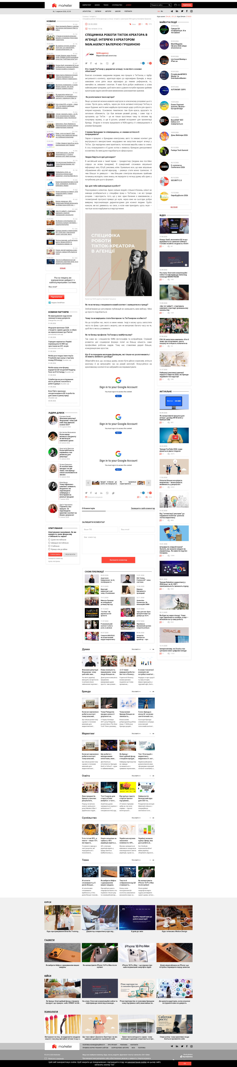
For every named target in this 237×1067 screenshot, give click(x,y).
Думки (128, 5)
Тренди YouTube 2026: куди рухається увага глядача (171, 450)
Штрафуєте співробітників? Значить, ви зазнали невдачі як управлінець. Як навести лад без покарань (173, 550)
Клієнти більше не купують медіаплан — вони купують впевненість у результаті (171, 482)
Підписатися (56, 297)
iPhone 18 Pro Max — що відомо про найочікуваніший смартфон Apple (137, 966)
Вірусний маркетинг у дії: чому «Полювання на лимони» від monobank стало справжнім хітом (108, 594)
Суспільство (117, 5)
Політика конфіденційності (94, 1045)
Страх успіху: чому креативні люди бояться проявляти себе (174, 1038)
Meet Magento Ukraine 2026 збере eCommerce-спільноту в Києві (179, 47)
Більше (63, 268)
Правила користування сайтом (95, 1047)
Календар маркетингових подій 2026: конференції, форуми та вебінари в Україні (67, 183)
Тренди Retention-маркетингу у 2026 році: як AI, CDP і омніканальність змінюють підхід (174, 584)
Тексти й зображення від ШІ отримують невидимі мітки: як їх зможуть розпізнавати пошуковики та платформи (67, 262)
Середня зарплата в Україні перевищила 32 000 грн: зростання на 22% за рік (60, 344)
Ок (185, 1063)
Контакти (134, 1045)
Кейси (47, 975)
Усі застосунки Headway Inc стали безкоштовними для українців (65, 164)
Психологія (51, 1011)
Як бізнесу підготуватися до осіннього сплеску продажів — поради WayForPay (66, 222)
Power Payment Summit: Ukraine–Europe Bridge (178, 107)
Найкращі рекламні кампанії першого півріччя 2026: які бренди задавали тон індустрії (174, 375)
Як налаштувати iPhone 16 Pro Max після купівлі (100, 966)
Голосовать (55, 554)
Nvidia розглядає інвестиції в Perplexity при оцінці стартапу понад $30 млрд (61, 358)
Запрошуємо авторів (120, 1047)
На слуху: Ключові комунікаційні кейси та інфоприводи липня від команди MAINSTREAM (173, 275)
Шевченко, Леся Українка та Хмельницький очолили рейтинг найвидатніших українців (67, 125)
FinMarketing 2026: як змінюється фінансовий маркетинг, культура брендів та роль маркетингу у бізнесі (67, 174)
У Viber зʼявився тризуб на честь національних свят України (67, 144)
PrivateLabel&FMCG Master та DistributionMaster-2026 (179, 77)
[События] (179, 5)
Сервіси (98, 11)
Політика (141, 1047)
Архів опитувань (54, 561)
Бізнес (97, 5)
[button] (153, 649)
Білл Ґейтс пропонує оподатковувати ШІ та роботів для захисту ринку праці (61, 393)
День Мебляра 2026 (179, 135)
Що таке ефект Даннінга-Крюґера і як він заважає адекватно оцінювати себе (99, 1038)
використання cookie (137, 1062)
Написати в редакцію (95, 497)
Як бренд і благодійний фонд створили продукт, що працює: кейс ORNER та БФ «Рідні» (62, 1002)
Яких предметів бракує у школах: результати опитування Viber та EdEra (67, 28)
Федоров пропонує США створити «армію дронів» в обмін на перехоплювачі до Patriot (62, 330)
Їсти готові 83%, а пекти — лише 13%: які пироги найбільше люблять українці (67, 106)
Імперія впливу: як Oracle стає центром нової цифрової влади (173, 650)
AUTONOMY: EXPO (178, 90)
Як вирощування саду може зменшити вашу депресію (60, 317)
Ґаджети (49, 940)
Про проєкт (112, 1045)
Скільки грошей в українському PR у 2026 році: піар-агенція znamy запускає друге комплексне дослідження (66, 232)
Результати (70, 554)
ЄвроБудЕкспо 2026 (179, 195)
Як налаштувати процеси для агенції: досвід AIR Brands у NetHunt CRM (172, 418)
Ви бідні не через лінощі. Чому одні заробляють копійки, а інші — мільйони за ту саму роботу (174, 617)
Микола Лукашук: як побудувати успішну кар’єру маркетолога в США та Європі (107, 604)
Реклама (123, 1045)
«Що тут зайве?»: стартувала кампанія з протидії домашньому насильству (66, 213)
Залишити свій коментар (143, 508)
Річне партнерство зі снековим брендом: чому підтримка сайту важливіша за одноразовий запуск (137, 1002)
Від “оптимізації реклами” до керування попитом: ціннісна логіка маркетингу (172, 516)
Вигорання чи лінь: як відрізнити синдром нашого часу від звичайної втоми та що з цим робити (62, 1038)
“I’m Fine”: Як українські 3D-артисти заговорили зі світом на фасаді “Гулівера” (107, 616)
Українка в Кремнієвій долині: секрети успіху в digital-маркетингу (144, 627)
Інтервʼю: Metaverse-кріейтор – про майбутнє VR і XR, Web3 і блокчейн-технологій (143, 640)
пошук (169, 5)
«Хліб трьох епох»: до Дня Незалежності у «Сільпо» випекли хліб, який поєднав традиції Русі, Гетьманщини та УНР (66, 154)
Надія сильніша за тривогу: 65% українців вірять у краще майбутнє (67, 193)
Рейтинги (128, 11)
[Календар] (175, 5)
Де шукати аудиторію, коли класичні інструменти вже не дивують (174, 1002)
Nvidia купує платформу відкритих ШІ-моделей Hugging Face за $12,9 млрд (61, 370)
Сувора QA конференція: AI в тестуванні (178, 31)
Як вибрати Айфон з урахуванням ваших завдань (62, 966)
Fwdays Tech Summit (179, 150)
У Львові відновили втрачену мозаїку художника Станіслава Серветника (67, 38)
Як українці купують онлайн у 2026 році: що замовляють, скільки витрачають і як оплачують (66, 47)
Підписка (187, 5)
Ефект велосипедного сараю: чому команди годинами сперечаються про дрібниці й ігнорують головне (137, 1038)
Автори (108, 11)
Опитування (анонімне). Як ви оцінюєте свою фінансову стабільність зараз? (62, 534)
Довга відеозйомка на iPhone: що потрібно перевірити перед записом (174, 966)
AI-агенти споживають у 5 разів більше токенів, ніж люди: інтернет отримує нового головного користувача (67, 86)
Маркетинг (87, 5)
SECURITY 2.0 (176, 180)
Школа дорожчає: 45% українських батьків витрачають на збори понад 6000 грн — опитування (67, 203)
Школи (117, 11)
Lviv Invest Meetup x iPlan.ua (179, 60)
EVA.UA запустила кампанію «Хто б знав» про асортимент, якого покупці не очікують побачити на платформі (174, 342)
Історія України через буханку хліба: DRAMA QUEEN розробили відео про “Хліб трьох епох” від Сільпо (67, 57)
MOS (133, 1047)
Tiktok (134, 24)
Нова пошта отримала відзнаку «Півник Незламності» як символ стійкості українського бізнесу (67, 77)
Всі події (174, 207)
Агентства (87, 11)
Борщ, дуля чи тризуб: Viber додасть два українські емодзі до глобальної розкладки (66, 135)
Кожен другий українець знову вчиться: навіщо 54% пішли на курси (66, 252)
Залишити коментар (118, 560)
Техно (106, 5)
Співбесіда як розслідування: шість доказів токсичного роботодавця (61, 381)
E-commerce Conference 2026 (178, 166)
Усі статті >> (136, 649)
